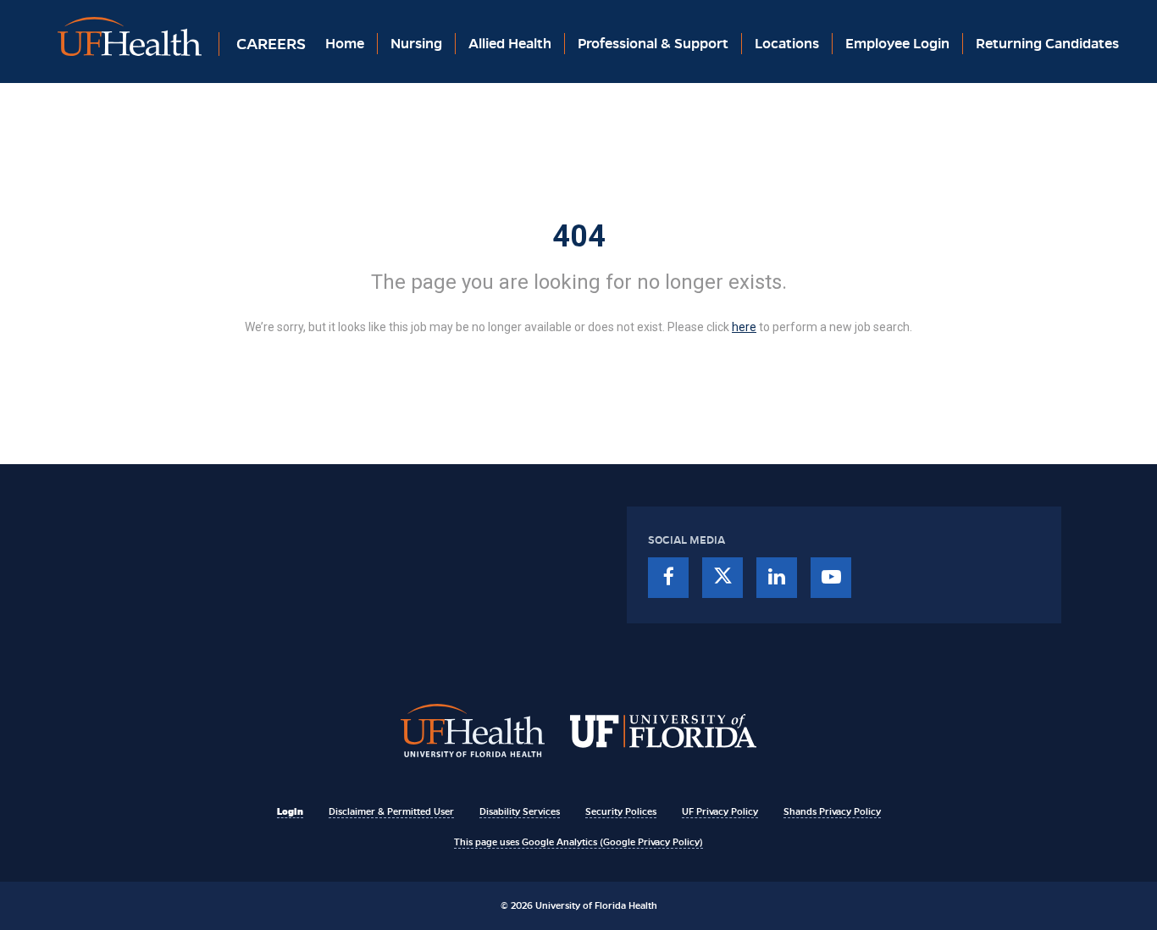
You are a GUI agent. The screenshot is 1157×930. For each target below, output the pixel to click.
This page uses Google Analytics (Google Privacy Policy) (578, 842)
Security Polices (620, 811)
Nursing (416, 44)
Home (344, 44)
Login (290, 811)
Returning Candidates (1047, 44)
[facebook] (668, 577)
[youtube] (831, 577)
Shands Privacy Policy (832, 811)
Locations (787, 44)
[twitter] (722, 577)
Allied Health (509, 44)
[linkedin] (776, 577)
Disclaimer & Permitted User (391, 811)
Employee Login (897, 44)
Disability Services (519, 811)
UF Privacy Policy (720, 811)
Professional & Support (653, 44)
